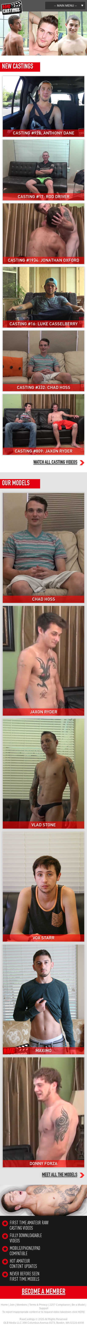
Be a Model (78, 1304)
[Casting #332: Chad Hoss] (43, 332)
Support (43, 1308)
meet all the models (59, 1175)
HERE (81, 1311)
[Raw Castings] (11, 2)
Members (21, 1304)
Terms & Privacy (38, 1304)
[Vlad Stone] (43, 720)
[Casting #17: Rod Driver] (43, 141)
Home (4, 1304)
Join (12, 1304)
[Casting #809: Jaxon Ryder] (43, 396)
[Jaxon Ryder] (43, 608)
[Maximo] (43, 946)
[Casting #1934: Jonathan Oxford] (43, 205)
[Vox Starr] (43, 833)
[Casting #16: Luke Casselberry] (43, 269)
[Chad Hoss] (43, 495)
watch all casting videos (55, 462)
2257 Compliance (59, 1304)
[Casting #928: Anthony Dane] (43, 78)
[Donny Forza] (43, 1059)
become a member (43, 1292)
